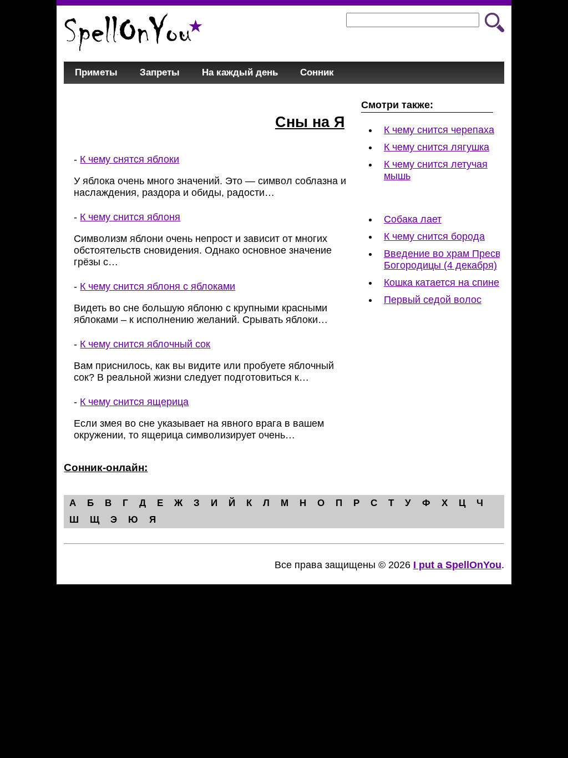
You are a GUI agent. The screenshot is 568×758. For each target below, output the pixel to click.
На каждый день (240, 72)
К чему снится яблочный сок (145, 344)
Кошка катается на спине (441, 282)
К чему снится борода (434, 236)
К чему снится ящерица (134, 401)
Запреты (160, 72)
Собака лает (413, 219)
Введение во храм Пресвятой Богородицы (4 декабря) (453, 259)
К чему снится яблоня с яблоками (157, 286)
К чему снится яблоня (130, 217)
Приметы (96, 72)
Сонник (317, 72)
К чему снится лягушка (436, 147)
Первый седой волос (432, 299)
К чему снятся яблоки (129, 159)
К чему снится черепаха (439, 129)
